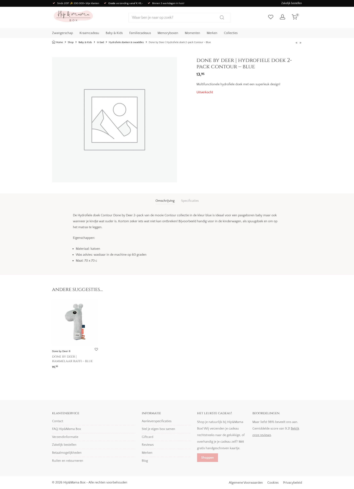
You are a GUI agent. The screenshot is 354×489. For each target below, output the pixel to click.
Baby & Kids (114, 33)
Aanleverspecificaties (156, 421)
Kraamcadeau (89, 33)
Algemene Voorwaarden (246, 482)
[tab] (165, 200)
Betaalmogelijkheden (67, 453)
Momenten (192, 33)
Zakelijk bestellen (291, 3)
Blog (145, 461)
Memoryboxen (168, 33)
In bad (100, 42)
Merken (212, 33)
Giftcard (147, 437)
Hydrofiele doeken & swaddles (126, 42)
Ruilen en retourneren (67, 461)
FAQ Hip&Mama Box (66, 429)
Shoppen (207, 457)
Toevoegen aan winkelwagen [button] (70, 365)
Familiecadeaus (140, 33)
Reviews (148, 445)
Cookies (273, 482)
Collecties (231, 33)
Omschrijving (165, 201)
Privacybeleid (292, 482)
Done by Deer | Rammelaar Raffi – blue (72, 358)
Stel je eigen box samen (158, 429)
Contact (57, 421)
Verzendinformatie (65, 437)
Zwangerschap (62, 33)
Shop (71, 42)
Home (59, 42)
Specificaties (190, 201)
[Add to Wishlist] (96, 349)
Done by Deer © (61, 351)
